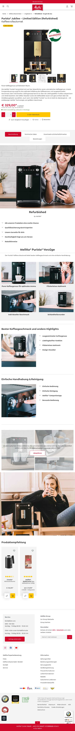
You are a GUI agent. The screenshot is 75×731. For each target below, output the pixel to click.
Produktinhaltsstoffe (47, 683)
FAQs (4, 659)
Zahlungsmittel (45, 659)
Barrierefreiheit (42, 704)
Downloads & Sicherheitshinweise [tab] (55, 134)
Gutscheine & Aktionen (48, 680)
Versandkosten (42, 700)
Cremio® (10, 580)
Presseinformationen (47, 671)
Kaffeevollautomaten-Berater (13, 662)
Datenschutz (41, 710)
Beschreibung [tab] (13, 134)
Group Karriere (45, 622)
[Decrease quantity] (3, 114)
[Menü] (3, 6)
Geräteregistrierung (47, 668)
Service (5, 668)
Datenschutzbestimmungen (41, 448)
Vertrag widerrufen (14, 639)
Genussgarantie (45, 665)
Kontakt (5, 665)
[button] (37, 223)
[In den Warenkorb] (12, 595)
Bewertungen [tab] (37, 139)
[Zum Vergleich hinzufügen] (6, 595)
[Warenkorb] (72, 6)
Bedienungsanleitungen (48, 662)
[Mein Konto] (67, 6)
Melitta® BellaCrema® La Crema (28, 580)
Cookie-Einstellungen (57, 707)
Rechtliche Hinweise (44, 707)
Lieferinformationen (47, 674)
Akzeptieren (37, 453)
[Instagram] (5, 648)
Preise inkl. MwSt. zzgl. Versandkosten (12, 107)
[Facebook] (10, 648)
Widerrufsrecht (61, 704)
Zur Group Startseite (47, 619)
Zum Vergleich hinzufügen (20, 120)
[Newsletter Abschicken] (69, 637)
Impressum (52, 704)
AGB (69, 704)
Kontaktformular (22, 630)
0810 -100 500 (9, 624)
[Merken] (14, 550)
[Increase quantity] (14, 114)
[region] (37, 54)
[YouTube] (16, 648)
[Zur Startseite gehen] (37, 7)
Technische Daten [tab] (31, 134)
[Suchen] (8, 6)
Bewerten (47, 120)
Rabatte (43, 677)
